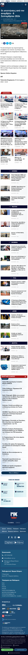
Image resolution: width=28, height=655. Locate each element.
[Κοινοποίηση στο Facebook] (4, 43)
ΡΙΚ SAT (4, 588)
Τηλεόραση (16, 528)
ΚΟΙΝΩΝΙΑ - (4, 402)
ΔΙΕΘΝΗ (14, 311)
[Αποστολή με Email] (10, 43)
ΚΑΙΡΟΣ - (3, 385)
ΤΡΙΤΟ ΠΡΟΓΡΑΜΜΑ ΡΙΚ (8, 594)
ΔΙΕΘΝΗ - (4, 408)
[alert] (14, 645)
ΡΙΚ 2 (3, 585)
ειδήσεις (8, 1)
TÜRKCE (18, 522)
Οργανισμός (23, 531)
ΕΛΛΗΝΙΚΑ (11, 522)
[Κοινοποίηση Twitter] (7, 43)
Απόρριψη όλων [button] (20, 649)
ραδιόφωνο (20, 1)
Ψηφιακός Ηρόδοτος (13, 531)
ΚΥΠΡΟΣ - (4, 392)
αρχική (2, 1)
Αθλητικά (4, 531)
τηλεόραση (13, 1)
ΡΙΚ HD (4, 586)
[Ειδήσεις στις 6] (7, 493)
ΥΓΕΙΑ (14, 278)
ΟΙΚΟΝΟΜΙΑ (14, 242)
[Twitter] (11, 537)
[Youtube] (18, 537)
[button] (1, 645)
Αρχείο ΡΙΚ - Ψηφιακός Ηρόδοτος (10, 576)
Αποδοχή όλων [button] (7, 649)
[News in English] (7, 501)
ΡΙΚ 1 (3, 583)
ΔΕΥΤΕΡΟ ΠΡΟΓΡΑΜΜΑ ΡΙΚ (9, 592)
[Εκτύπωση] (13, 43)
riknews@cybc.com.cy (9, 558)
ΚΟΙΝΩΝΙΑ (14, 171)
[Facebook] (9, 537)
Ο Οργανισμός (5, 574)
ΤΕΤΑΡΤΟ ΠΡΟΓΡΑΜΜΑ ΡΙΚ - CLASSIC (11, 596)
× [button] (26, 635)
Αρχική (4, 528)
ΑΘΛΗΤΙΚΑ (14, 343)
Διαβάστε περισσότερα (18, 643)
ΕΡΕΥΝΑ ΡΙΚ (24, 23)
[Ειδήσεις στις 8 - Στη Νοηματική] (20, 485)
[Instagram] (15, 537)
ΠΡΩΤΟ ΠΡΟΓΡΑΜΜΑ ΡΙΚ (8, 590)
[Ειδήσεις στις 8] (7, 485)
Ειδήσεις (9, 528)
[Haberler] (20, 493)
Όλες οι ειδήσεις (13, 472)
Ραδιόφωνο (23, 528)
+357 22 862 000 (8, 555)
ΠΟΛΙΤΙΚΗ (14, 206)
